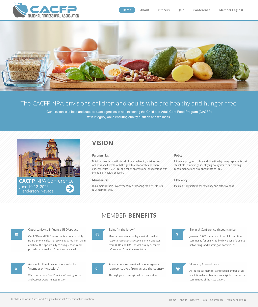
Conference (201, 10)
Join (181, 10)
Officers (164, 10)
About (144, 10)
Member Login (230, 10)
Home (127, 10)
